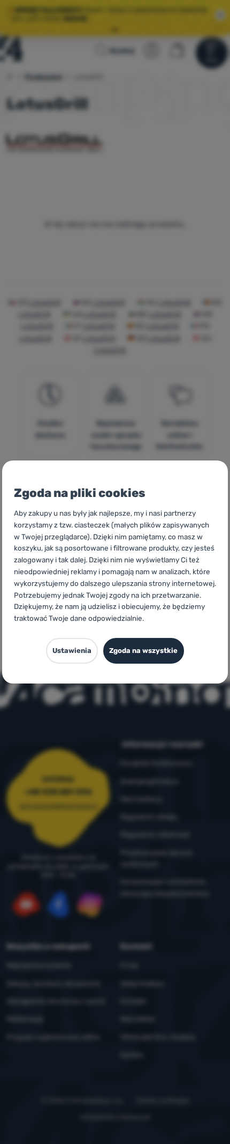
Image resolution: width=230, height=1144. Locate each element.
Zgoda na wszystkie (143, 651)
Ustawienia (71, 651)
